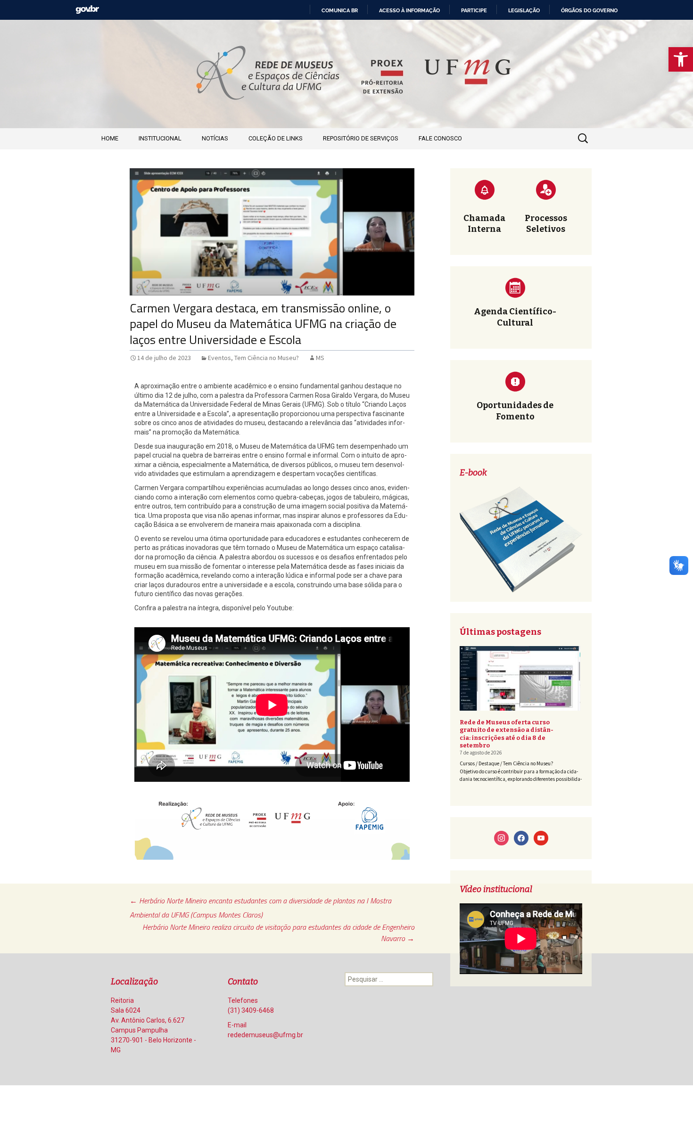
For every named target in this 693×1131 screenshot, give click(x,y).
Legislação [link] (524, 10)
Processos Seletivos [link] (546, 223)
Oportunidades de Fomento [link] (515, 410)
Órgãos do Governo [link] (589, 10)
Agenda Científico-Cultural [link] (515, 317)
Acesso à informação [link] (409, 10)
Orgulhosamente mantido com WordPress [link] (160, 1104)
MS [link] (320, 357)
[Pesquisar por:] (584, 138)
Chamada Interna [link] (484, 223)
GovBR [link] (87, 9)
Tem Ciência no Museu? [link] (266, 357)
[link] (680, 59)
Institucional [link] (160, 138)
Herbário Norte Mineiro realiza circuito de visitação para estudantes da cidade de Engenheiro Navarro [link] (278, 932)
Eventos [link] (219, 357)
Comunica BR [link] (340, 10)
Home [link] (109, 138)
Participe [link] (474, 10)
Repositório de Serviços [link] (360, 138)
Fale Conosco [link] (440, 138)
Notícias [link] (215, 138)
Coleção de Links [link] (275, 138)
